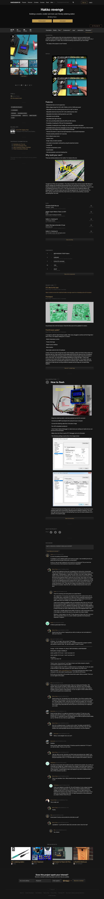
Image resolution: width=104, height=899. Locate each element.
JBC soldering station (17, 862)
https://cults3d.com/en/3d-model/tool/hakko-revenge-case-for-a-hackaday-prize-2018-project (68, 292)
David (35, 863)
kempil (52, 622)
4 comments (63, 298)
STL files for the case (52, 287)
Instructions (81, 30)
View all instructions (69, 518)
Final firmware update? (53, 330)
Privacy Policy (54, 892)
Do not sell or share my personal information (75, 892)
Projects (24, 2)
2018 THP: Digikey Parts (22, 130)
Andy (14, 863)
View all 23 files (69, 239)
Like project (63, 21)
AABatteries (53, 762)
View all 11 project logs (69, 368)
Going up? (52, 889)
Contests (36, 2)
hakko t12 (25, 115)
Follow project (42, 21)
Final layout (49, 296)
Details (55, 30)
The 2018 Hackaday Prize (13, 37)
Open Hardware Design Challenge (22, 147)
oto (51, 639)
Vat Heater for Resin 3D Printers (62, 862)
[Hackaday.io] (15, 2)
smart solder (33, 115)
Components (67, 30)
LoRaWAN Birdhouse (80, 862)
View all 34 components (69, 274)
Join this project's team (16, 98)
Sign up (84, 2)
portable (13, 113)
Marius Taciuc (53, 17)
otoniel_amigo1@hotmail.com (65, 670)
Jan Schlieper (78, 863)
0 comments (63, 289)
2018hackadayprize (16, 115)
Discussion (89, 30)
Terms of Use (46, 892)
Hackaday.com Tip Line (19, 144)
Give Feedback (39, 892)
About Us (22, 892)
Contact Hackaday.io (29, 892)
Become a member (40, 877)
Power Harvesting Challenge (20, 149)
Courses (42, 2)
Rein (51, 815)
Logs (74, 30)
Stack (47, 2)
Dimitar (56, 863)
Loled (52, 554)
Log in (90, 2)
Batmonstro (53, 711)
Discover (30, 2)
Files (60, 30)
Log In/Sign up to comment (52, 551)
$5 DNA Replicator (37, 862)
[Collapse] (55, 285)
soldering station (22, 113)
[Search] (73, 2)
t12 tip (12, 117)
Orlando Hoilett (54, 800)
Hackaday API (61, 892)
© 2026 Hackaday (52, 895)
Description (49, 30)
